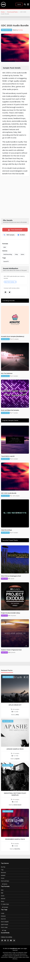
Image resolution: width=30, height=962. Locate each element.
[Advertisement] (15, 197)
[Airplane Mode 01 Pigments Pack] (15, 633)
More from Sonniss (9, 282)
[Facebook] (5, 292)
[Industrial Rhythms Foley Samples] (15, 777)
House (2, 878)
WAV (4, 247)
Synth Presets (4, 924)
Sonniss (20, 30)
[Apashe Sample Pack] (15, 733)
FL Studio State (5, 904)
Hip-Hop (3, 867)
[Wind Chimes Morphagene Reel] (15, 559)
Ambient (3, 875)
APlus (17, 714)
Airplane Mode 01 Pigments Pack (11, 650)
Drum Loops (4, 927)
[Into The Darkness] (15, 356)
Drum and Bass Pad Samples (10, 410)
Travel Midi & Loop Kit (7, 456)
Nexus (2, 901)
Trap (2, 869)
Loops (2, 913)
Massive (3, 898)
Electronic (3, 872)
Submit (19, 4)
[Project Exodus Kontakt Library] (15, 596)
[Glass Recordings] (15, 513)
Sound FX (6, 261)
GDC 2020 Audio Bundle (8, 493)
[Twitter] (9, 292)
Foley (16, 254)
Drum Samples (5, 921)
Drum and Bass (5, 881)
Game (22, 254)
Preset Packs (4, 578)
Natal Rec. (17, 849)
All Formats (5, 907)
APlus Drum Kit (15, 705)
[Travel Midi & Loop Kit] (15, 439)
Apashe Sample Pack (15, 749)
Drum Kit (3, 918)
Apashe (17, 758)
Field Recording (7, 254)
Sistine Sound (17, 805)
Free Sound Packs (12, 12)
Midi (2, 892)
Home (3, 12)
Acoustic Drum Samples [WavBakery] (12, 336)
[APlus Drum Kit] (15, 689)
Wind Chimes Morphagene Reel (11, 576)
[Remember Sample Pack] (15, 823)
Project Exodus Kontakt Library (10, 613)
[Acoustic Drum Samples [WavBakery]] (15, 320)
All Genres (4, 884)
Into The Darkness (6, 373)
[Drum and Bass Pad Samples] (15, 393)
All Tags (4, 930)
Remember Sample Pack (15, 839)
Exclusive (3, 916)
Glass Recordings (6, 530)
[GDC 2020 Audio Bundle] (15, 476)
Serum (2, 895)
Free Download (16, 230)
